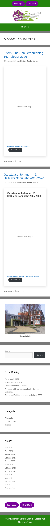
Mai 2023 (8, 485)
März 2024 (9, 478)
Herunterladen (15, 150)
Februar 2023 (10, 488)
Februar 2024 (10, 481)
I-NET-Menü (27, 505)
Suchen (8, 351)
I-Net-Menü (32, 4)
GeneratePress (25, 522)
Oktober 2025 (10, 458)
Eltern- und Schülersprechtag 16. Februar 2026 (23, 395)
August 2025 (10, 461)
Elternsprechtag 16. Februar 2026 (18, 146)
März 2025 (9, 465)
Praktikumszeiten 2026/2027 (16, 386)
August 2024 (10, 471)
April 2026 (9, 451)
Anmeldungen (20, 291)
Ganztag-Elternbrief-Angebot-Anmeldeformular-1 (23, 276)
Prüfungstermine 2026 (13, 382)
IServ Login (18, 4)
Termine (18, 161)
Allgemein (10, 161)
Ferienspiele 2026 (12, 379)
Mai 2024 (8, 475)
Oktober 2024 (10, 468)
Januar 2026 (10, 454)
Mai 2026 (8, 448)
